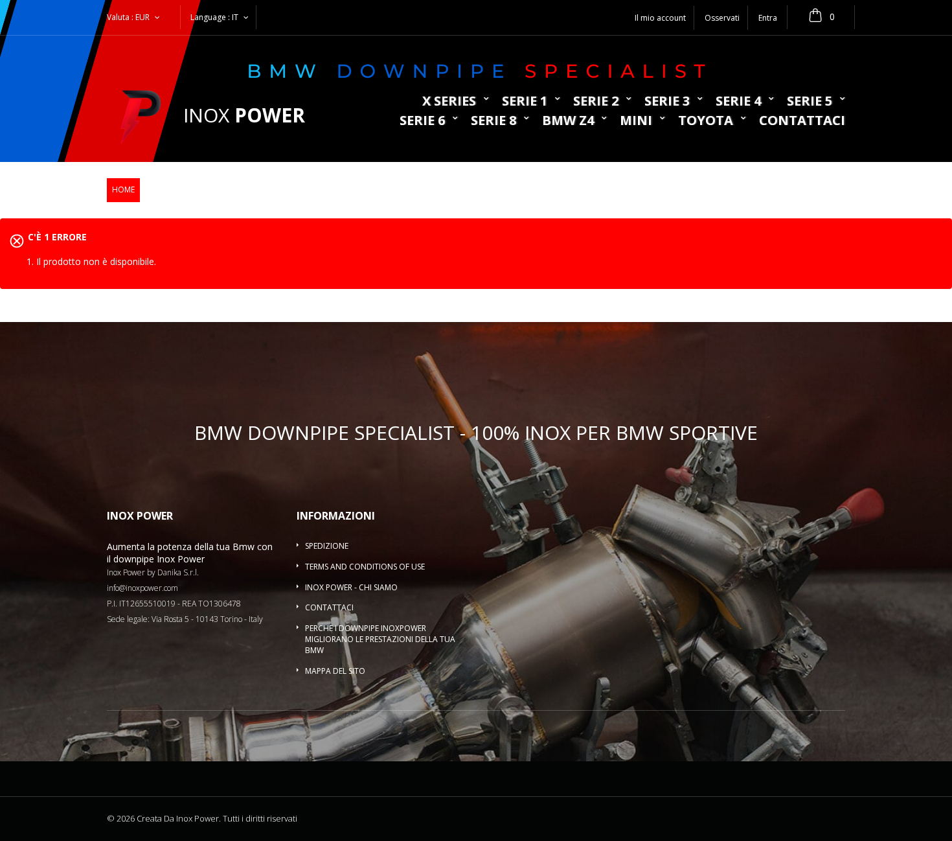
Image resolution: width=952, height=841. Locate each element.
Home (123, 189)
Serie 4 (738, 102)
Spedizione (326, 545)
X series (449, 102)
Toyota (705, 121)
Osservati (722, 17)
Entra (767, 17)
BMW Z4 (568, 121)
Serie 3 (667, 102)
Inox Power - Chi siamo (351, 587)
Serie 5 (809, 102)
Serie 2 (595, 102)
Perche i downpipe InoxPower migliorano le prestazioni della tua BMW (380, 639)
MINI (636, 121)
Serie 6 (422, 121)
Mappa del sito (335, 670)
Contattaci (802, 121)
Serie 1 (524, 102)
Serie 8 (493, 121)
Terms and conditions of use (365, 566)
